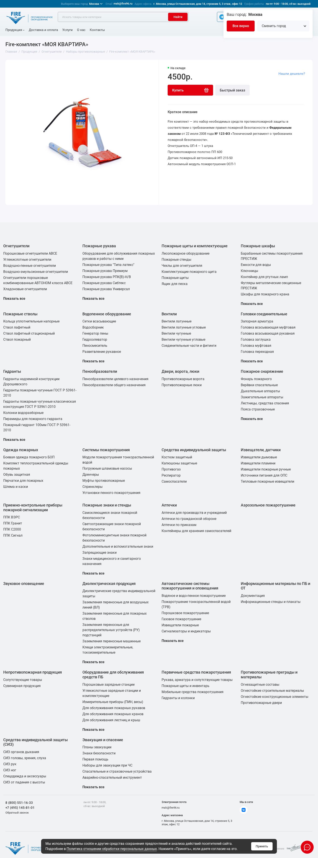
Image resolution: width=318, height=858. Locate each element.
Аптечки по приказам (179, 525)
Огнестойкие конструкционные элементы (274, 697)
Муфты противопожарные (103, 481)
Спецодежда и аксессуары (24, 776)
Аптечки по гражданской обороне (189, 519)
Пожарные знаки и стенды (106, 505)
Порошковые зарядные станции (108, 684)
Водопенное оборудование (106, 314)
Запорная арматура (257, 321)
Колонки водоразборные (23, 413)
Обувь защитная (16, 474)
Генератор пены (95, 333)
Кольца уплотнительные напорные (31, 321)
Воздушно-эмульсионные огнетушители (35, 272)
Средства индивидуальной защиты (194, 450)
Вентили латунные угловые (184, 327)
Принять (262, 846)
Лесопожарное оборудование (185, 253)
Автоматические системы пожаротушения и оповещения (190, 586)
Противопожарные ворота (183, 379)
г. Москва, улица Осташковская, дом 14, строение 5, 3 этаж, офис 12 (197, 3)
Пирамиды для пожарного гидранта (32, 419)
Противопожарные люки (182, 385)
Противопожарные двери (261, 703)
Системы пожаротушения (106, 450)
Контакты (97, 30)
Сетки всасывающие (99, 321)
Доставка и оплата (43, 30)
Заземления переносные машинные (111, 641)
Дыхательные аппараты (260, 391)
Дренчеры (90, 474)
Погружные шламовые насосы (107, 468)
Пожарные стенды (176, 259)
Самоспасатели (174, 481)
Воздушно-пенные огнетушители (29, 266)
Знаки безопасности (99, 753)
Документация (253, 596)
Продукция (13, 30)
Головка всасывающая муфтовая (268, 327)
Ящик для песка (175, 284)
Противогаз (171, 469)
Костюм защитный (177, 457)
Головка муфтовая (256, 346)
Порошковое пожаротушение (185, 613)
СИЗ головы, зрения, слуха (24, 758)
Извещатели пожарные (180, 625)
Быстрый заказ (232, 90)
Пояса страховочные (258, 409)
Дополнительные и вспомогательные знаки (117, 546)
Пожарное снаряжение (262, 371)
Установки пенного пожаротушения (111, 493)
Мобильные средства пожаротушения (192, 692)
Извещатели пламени (258, 463)
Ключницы (249, 271)
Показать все (14, 298)
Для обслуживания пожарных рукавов (113, 708)
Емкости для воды (256, 265)
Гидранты (12, 371)
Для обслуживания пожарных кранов (112, 714)
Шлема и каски (15, 487)
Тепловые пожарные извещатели (267, 481)
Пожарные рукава (99, 246)
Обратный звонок (17, 812)
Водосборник (93, 327)
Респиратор (171, 475)
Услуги (67, 30)
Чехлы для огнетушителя (182, 266)
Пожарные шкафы (258, 246)
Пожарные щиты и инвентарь (185, 686)
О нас (81, 30)
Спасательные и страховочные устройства (117, 771)
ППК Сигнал (12, 535)
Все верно (241, 26)
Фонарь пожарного (256, 379)
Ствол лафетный (16, 327)
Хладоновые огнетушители (25, 289)
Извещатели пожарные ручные (266, 469)
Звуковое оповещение (23, 583)
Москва (80, 3)
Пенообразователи (99, 371)
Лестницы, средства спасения (265, 403)
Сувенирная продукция (22, 686)
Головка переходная (257, 352)
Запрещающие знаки (99, 552)
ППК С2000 (12, 529)
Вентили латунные (176, 321)
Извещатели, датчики (261, 450)
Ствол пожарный (17, 339)
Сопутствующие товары (22, 680)
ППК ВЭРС (11, 517)
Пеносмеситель (94, 346)
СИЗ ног (9, 770)
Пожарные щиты (175, 278)
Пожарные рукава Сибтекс (104, 283)
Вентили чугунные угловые (183, 339)
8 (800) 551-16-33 (19, 803)
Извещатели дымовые (259, 457)
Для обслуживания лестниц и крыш (111, 720)
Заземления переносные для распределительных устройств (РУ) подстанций (111, 630)
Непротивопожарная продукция (32, 672)
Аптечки (169, 505)
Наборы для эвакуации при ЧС (107, 765)
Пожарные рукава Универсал (106, 289)
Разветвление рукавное (101, 352)
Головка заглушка (256, 339)
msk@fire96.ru (123, 3)
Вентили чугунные (176, 333)
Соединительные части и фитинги (189, 346)
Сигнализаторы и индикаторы (186, 631)
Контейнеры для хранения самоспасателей (196, 531)
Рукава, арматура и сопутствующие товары (197, 680)
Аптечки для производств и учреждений (194, 513)
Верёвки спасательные (259, 385)
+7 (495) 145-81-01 (20, 808)
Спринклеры (92, 487)
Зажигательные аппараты (262, 397)
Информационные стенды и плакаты (270, 602)
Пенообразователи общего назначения (114, 385)
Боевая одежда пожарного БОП (29, 457)
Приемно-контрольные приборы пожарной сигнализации (32, 507)
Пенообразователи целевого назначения (115, 379)
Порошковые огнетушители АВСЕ (30, 253)
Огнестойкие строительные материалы (272, 691)
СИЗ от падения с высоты (24, 782)
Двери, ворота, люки (180, 371)
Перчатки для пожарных (23, 481)
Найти (177, 17)
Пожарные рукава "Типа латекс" (108, 265)
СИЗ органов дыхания (21, 752)
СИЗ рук (9, 764)
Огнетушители (16, 246)
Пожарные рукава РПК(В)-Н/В (106, 277)
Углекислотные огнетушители (27, 259)
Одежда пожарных (20, 450)
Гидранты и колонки (178, 698)
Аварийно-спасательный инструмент (112, 777)
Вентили (169, 314)
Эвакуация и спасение (102, 740)
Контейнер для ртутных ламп (264, 277)
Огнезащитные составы (260, 684)
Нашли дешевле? (291, 74)
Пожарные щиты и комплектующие (195, 246)
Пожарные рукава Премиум (105, 271)
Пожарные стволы (20, 314)
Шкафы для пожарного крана (265, 294)
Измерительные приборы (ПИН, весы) (112, 702)
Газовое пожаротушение (181, 619)
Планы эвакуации (96, 747)
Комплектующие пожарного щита (189, 272)
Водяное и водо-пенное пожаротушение (194, 596)
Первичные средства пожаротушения (196, 672)
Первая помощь (95, 759)
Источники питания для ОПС (264, 475)
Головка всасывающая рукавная (268, 333)
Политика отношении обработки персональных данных (112, 849)
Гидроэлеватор (94, 339)
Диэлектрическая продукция (109, 583)
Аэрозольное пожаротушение (268, 505)
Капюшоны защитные (179, 463)
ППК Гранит (12, 523)
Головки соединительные (264, 314)
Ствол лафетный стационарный (29, 333)
